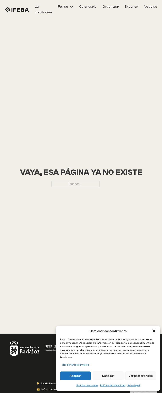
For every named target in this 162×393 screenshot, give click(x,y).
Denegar (108, 376)
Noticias (150, 6)
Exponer (131, 6)
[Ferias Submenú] (71, 6)
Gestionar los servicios (75, 364)
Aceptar (75, 376)
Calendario (88, 6)
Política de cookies (87, 385)
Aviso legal (133, 385)
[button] (154, 331)
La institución (43, 9)
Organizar (111, 6)
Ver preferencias (141, 376)
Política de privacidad (112, 385)
